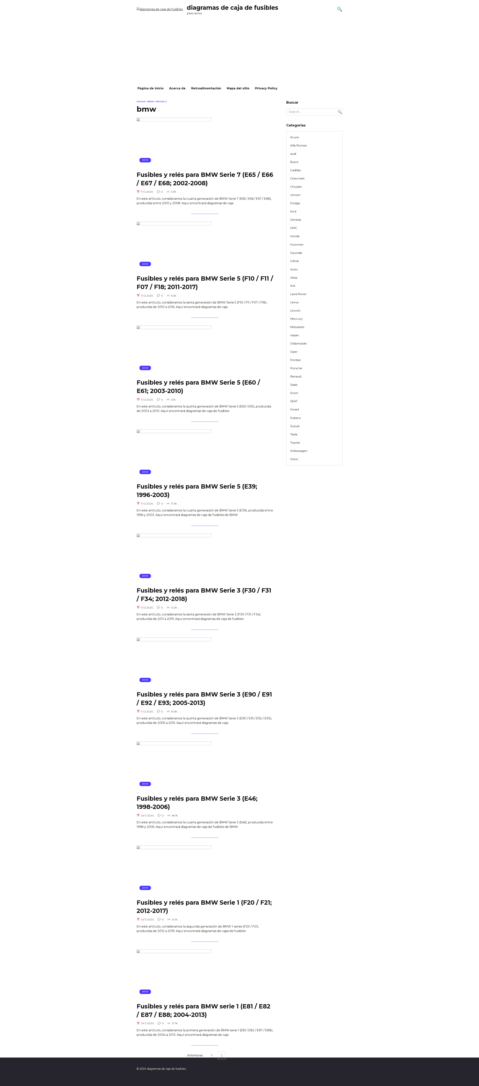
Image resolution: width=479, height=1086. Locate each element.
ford (293, 211)
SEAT (294, 401)
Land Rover (298, 294)
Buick (294, 162)
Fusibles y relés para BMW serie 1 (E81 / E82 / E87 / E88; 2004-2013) (203, 1010)
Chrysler (296, 186)
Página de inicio (151, 88)
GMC (293, 228)
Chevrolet (297, 178)
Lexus (294, 302)
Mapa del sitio (238, 88)
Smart (294, 409)
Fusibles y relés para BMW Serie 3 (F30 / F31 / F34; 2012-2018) (204, 595)
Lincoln (295, 310)
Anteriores (195, 1055)
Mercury (296, 319)
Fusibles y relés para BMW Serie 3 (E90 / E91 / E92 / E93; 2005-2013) (204, 699)
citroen (295, 195)
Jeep (294, 277)
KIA (292, 286)
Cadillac (295, 170)
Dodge (295, 203)
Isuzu (294, 269)
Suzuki (295, 426)
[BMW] (174, 165)
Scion (294, 393)
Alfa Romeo (298, 145)
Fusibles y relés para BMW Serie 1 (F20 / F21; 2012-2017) (204, 907)
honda (294, 236)
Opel (293, 352)
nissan (294, 335)
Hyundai (296, 253)
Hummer (297, 244)
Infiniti (294, 261)
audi (293, 153)
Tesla (293, 434)
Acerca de (177, 88)
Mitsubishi (297, 327)
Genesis (295, 219)
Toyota (295, 442)
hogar (141, 101)
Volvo (294, 459)
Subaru (295, 418)
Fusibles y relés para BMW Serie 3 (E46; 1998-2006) (197, 803)
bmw (150, 101)
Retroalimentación (206, 88)
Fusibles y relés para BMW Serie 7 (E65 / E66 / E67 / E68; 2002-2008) (205, 179)
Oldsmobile (298, 343)
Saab (294, 384)
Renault (295, 376)
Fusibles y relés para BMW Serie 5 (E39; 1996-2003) (197, 491)
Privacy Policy (266, 88)
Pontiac (295, 360)
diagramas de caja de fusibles (232, 7)
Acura (294, 137)
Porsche (296, 368)
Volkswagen (298, 451)
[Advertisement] (239, 50)
